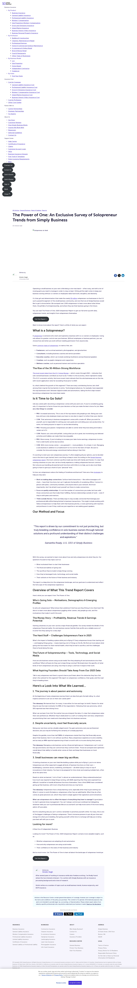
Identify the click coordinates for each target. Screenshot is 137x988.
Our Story (11, 120)
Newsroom (12, 130)
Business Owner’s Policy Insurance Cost (26, 97)
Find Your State (17, 76)
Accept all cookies (75, 982)
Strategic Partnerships (16, 111)
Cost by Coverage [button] (14, 82)
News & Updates (36, 210)
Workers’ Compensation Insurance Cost (26, 92)
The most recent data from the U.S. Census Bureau (51, 373)
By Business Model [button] (14, 58)
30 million (73, 298)
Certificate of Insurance (16, 144)
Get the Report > (41, 319)
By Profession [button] (13, 36)
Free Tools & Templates (16, 156)
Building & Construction (20, 38)
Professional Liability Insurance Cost (24, 87)
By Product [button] (12, 10)
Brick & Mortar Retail (19, 51)
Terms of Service (46, 975)
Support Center (9, 138)
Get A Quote (8, 174)
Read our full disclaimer (93, 904)
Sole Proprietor (17, 63)
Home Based (16, 66)
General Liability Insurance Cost (23, 85)
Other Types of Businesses (21, 56)
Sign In (6, 184)
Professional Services (19, 43)
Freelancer (15, 71)
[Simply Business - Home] (7, 3)
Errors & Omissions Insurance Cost (24, 90)
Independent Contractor (20, 68)
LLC (13, 61)
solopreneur (38, 336)
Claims (10, 146)
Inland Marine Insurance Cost (22, 95)
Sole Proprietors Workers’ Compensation (26, 23)
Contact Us (12, 135)
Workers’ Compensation (20, 20)
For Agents (12, 114)
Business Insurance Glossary (18, 154)
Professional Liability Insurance (23, 18)
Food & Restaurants (19, 53)
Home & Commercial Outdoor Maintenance (27, 46)
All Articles (16, 210)
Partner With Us (9, 105)
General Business (25, 210)
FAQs (10, 151)
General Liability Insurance (21, 15)
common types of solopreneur (47, 345)
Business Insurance (10, 7)
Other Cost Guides (14, 102)
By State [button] (11, 73)
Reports (44, 210)
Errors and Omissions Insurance (23, 25)
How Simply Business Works (17, 125)
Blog (9, 161)
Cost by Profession (14, 100)
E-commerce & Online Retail (22, 48)
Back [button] (6, 189)
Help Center (12, 141)
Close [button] (6, 194)
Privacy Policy (58, 975)
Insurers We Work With (16, 127)
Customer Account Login (17, 149)
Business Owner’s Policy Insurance (24, 30)
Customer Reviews (14, 122)
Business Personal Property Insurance (25, 33)
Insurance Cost (8, 79)
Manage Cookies (61, 982)
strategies (97, 472)
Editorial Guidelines (15, 132)
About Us (7, 117)
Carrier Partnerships (15, 109)
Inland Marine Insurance (20, 28)
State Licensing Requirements (18, 159)
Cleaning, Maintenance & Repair (23, 41)
